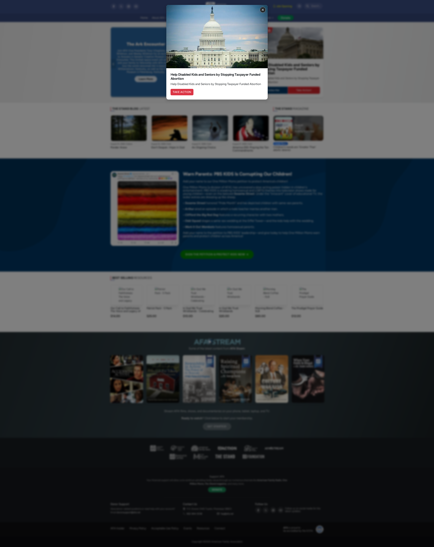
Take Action (182, 92)
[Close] (263, 10)
